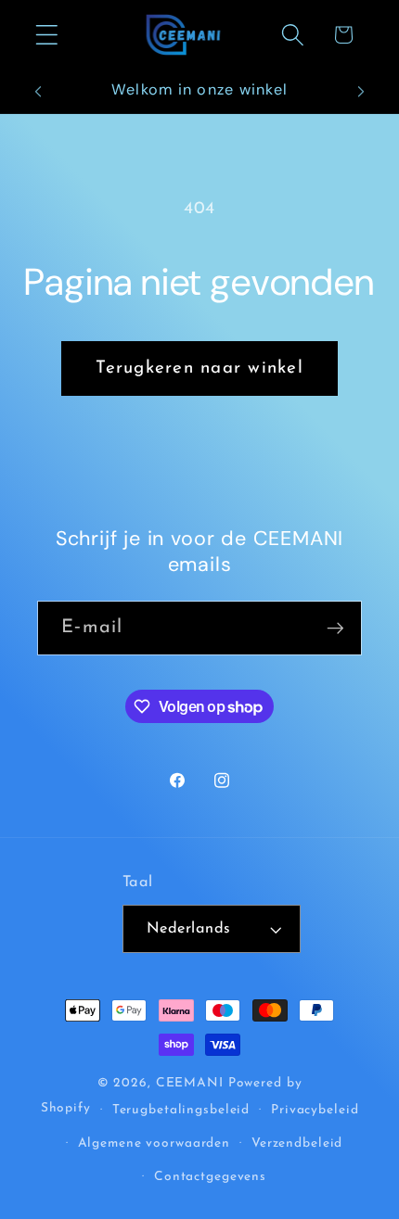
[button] (46, 34)
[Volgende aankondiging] (361, 91)
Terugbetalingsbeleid (181, 1110)
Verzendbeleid (296, 1143)
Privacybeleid (314, 1110)
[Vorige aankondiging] (38, 91)
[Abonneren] (335, 627)
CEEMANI (190, 1083)
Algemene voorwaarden (154, 1143)
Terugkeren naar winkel (199, 368)
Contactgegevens (210, 1177)
